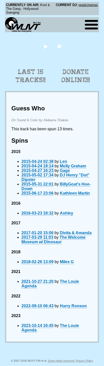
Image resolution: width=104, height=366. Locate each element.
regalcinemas (88, 5)
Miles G (67, 262)
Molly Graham (73, 166)
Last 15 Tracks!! (31, 76)
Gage (65, 170)
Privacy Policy (84, 360)
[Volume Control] (60, 46)
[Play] (45, 46)
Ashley (66, 213)
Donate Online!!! (75, 76)
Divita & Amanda (76, 233)
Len (63, 161)
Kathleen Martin (75, 193)
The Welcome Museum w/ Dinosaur (53, 239)
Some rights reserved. (61, 360)
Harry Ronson (73, 306)
